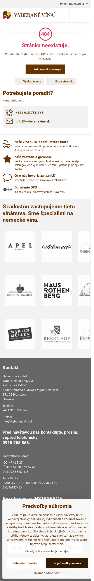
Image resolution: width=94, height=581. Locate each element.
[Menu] (85, 14)
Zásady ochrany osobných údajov (47, 551)
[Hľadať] (64, 14)
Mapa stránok (63, 81)
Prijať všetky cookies (67, 563)
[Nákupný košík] (75, 14)
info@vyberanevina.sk (18, 421)
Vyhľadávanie (31, 81)
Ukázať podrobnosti (47, 573)
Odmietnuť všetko (25, 563)
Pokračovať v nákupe (47, 69)
